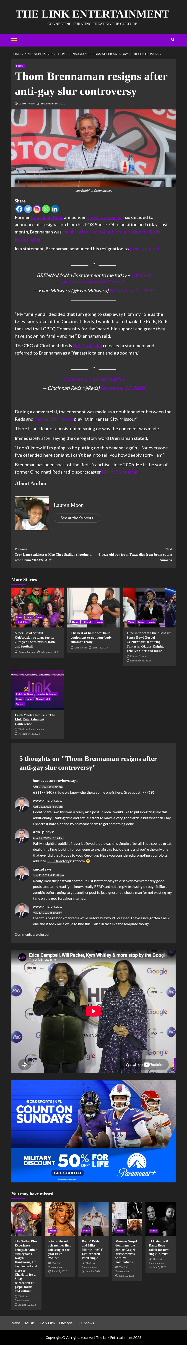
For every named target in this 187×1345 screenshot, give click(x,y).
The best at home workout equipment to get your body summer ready (91, 637)
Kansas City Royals (53, 419)
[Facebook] (19, 209)
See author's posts (77, 517)
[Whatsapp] (46, 209)
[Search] (173, 40)
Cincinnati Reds (47, 217)
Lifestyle (87, 622)
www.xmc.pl (43, 800)
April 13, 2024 (100, 647)
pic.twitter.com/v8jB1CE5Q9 (93, 282)
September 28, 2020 (53, 103)
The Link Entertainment (92, 14)
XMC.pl (39, 831)
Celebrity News (24, 694)
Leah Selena (80, 647)
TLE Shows (85, 1323)
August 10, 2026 (27, 1304)
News (29, 617)
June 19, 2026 (93, 1271)
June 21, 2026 (59, 1271)
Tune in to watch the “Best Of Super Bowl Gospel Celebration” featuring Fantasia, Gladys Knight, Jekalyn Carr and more (149, 642)
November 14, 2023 (29, 733)
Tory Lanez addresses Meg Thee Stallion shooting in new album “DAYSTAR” (53, 554)
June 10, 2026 (126, 1275)
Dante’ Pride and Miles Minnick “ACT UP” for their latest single (92, 1250)
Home (75, 622)
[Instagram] (37, 209)
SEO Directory (58, 861)
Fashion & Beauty (47, 694)
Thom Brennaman (104, 217)
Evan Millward (144, 248)
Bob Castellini (87, 345)
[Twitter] (28, 209)
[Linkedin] (55, 209)
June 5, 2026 (159, 1267)
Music (19, 617)
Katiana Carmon (27, 651)
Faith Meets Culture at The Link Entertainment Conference (35, 719)
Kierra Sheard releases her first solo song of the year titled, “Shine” (59, 1250)
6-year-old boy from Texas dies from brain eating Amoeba (135, 554)
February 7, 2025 (50, 651)
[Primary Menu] (16, 39)
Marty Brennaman (120, 471)
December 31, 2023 (140, 660)
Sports (19, 65)
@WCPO (141, 275)
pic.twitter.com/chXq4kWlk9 (93, 379)
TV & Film (22, 622)
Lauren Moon (27, 103)
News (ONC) (43, 699)
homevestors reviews (51, 780)
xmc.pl (38, 869)
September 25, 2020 (131, 290)
